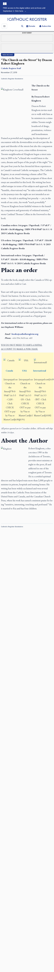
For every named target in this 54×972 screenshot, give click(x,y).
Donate (32, 26)
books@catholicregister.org (25, 334)
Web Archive (8, 55)
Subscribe (46, 26)
